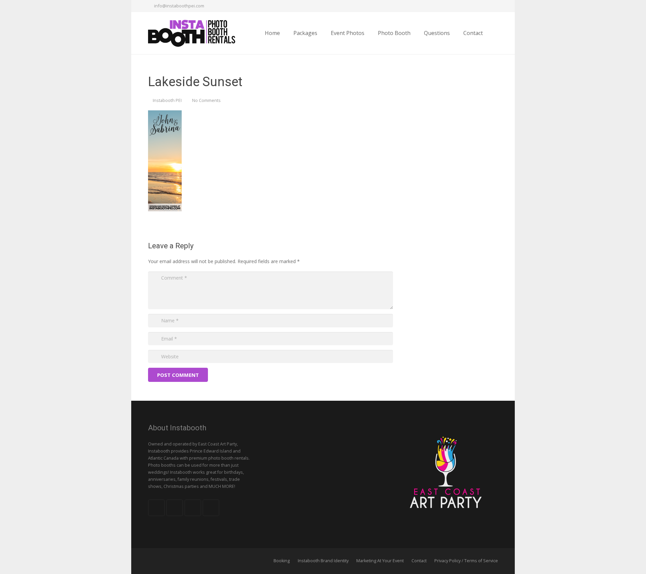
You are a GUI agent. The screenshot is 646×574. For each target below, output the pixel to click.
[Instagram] (492, 6)
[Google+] (480, 6)
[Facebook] (456, 6)
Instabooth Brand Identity (323, 561)
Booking (282, 561)
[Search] (496, 33)
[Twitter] (468, 6)
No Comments (206, 100)
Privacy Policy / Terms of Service (466, 561)
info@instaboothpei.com (179, 6)
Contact (419, 561)
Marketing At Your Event (380, 561)
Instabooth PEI (167, 100)
